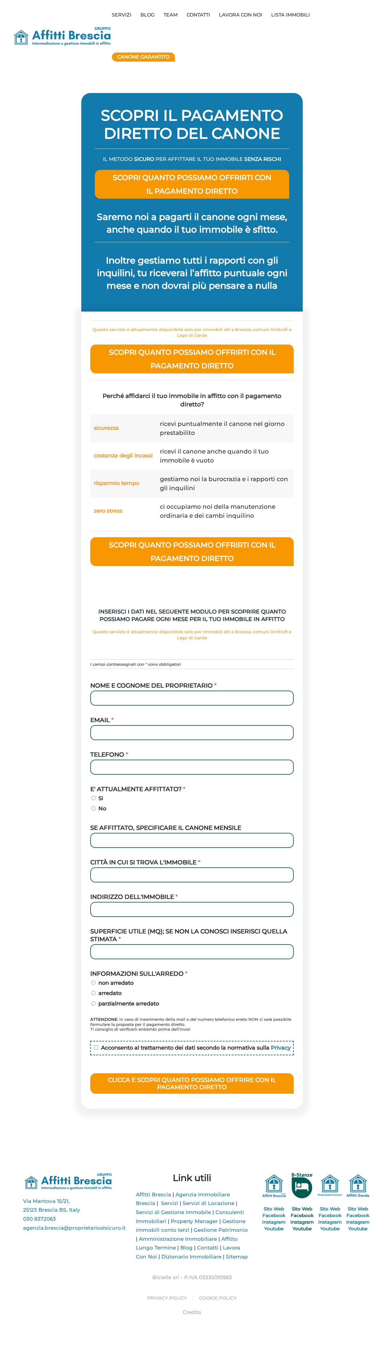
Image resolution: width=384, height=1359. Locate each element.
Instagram (274, 1222)
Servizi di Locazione (208, 1203)
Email (102, 720)
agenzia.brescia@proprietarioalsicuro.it (74, 1228)
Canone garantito (143, 57)
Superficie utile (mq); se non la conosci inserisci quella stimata (188, 935)
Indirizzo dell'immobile (134, 896)
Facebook (273, 1215)
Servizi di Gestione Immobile (173, 1212)
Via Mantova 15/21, (46, 1201)
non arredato (116, 983)
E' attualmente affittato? (137, 789)
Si (100, 798)
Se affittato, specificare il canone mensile (165, 827)
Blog (147, 15)
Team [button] (171, 15)
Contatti (198, 15)
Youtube (274, 1228)
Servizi (169, 1203)
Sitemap (237, 1257)
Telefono (109, 754)
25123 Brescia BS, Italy (51, 1210)
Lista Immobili (290, 15)
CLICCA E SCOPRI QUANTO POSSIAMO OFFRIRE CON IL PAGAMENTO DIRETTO (192, 1083)
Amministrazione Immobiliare (178, 1239)
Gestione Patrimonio (221, 1230)
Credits (192, 1312)
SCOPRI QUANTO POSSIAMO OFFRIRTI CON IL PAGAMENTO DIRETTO (192, 184)
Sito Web (274, 1209)
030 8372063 (39, 1219)
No (102, 808)
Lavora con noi (240, 15)
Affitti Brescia (153, 1195)
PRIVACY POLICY (167, 1298)
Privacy (281, 1047)
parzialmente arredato (128, 1003)
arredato (110, 993)
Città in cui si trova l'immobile (145, 862)
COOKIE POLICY (218, 1298)
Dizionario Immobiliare (191, 1257)
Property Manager (194, 1221)
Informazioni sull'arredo (139, 973)
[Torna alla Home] (62, 36)
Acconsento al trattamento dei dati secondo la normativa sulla (196, 1047)
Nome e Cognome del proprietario (153, 685)
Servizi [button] (121, 15)
